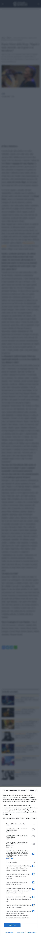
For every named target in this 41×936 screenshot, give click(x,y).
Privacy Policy (31, 932)
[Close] (37, 790)
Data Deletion (9, 932)
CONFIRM (12, 925)
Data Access (20, 932)
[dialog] (20, 861)
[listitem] (20, 824)
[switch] (33, 829)
